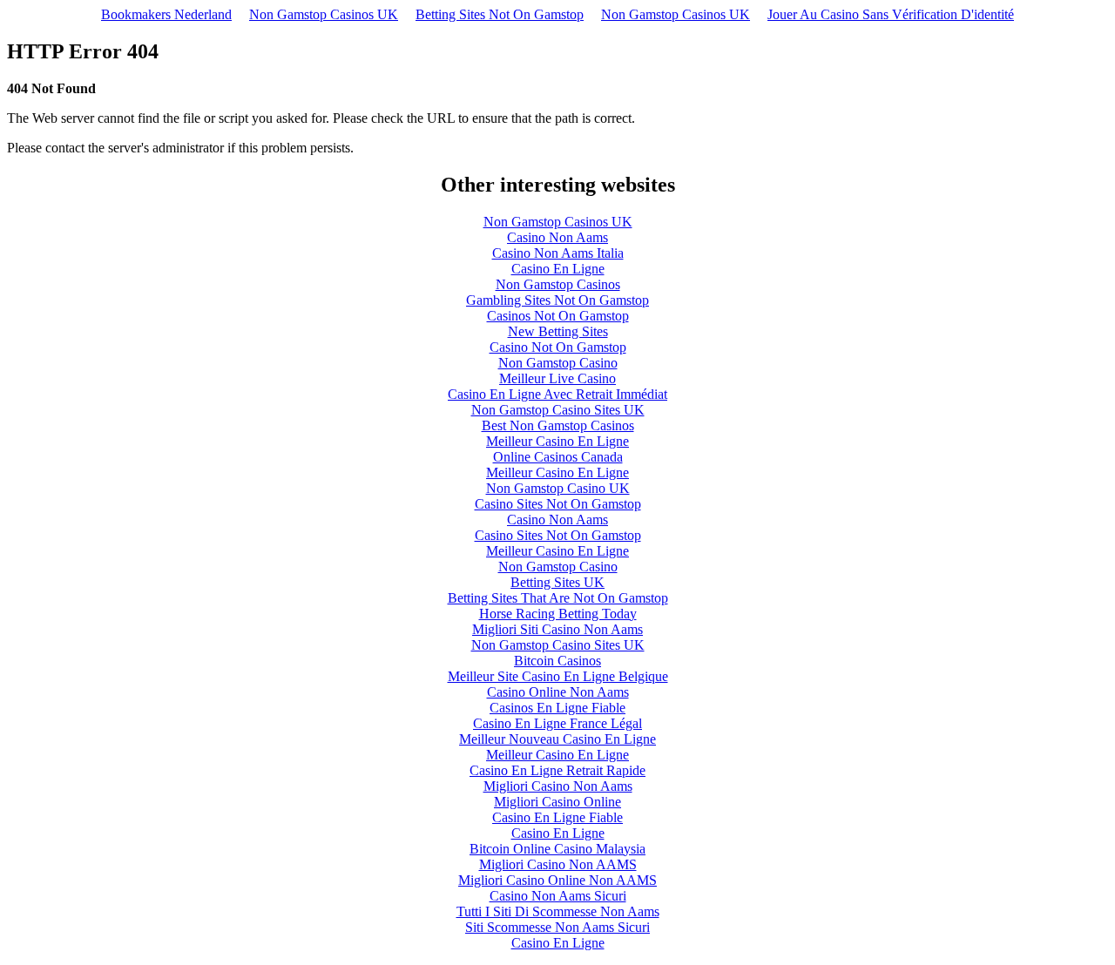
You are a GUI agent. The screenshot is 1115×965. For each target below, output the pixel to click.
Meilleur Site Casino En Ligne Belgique (558, 676)
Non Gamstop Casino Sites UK (558, 409)
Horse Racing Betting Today (558, 613)
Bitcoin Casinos (557, 660)
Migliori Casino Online (557, 801)
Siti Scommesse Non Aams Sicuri (557, 927)
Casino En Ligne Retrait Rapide (557, 770)
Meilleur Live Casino (557, 378)
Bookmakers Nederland (166, 14)
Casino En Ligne (558, 268)
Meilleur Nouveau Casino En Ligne (557, 739)
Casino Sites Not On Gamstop (558, 503)
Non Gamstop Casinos (558, 284)
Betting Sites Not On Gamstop (500, 14)
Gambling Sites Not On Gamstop (557, 300)
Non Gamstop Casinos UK (323, 14)
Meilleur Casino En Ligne (557, 441)
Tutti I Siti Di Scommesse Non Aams (557, 911)
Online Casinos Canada (558, 456)
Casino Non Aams (557, 237)
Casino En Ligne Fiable (557, 817)
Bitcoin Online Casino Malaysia (557, 848)
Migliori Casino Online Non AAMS (557, 880)
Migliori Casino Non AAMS (558, 864)
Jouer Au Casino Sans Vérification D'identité (890, 14)
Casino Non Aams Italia (558, 253)
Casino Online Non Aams (558, 692)
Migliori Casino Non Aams (557, 786)
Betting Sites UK (557, 582)
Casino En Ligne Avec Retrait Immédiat (557, 394)
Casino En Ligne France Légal (557, 723)
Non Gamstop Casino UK (558, 488)
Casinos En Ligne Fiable (557, 707)
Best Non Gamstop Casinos (558, 425)
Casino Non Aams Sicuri (558, 895)
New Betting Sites (558, 331)
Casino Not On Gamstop (558, 347)
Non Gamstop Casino (558, 362)
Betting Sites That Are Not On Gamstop (558, 597)
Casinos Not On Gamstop (558, 315)
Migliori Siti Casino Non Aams (557, 629)
